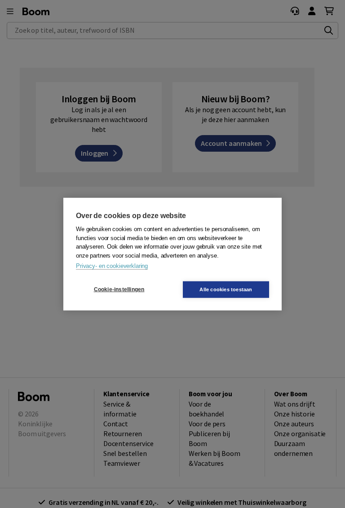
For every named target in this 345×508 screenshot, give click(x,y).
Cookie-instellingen (119, 289)
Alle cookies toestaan (225, 289)
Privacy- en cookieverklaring (112, 266)
